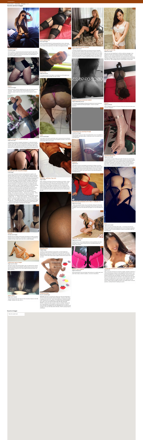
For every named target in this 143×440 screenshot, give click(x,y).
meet (41, 135)
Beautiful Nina (44, 248)
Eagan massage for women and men (18, 139)
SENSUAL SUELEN (77, 238)
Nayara (106, 103)
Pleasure (74, 162)
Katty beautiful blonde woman (80, 47)
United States (17, 3)
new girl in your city (109, 50)
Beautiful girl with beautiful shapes (17, 170)
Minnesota (23, 3)
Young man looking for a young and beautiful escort (118, 268)
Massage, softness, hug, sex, (48, 178)
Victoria (10, 233)
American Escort (12, 48)
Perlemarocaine (44, 293)
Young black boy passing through (81, 131)
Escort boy (43, 72)
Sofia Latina (11, 295)
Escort (10, 86)
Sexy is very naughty (78, 269)
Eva (105, 223)
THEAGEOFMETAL (11, 1)
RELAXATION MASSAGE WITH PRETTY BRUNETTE (86, 201)
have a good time (45, 40)
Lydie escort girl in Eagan (15, 262)
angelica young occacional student (82, 100)
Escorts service (10, 3)
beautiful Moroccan (109, 155)
